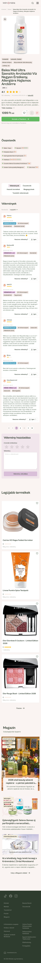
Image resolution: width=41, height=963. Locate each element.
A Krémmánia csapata (11, 924)
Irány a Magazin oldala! (19, 873)
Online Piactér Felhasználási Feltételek (27, 926)
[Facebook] (10, 896)
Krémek (4, 9)
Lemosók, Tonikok (16, 59)
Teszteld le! (8, 910)
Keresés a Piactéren (19, 119)
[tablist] (20, 189)
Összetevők (26, 906)
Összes (19, 708)
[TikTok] (5, 896)
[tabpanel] (20, 340)
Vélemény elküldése (20, 474)
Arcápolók (5, 59)
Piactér (6, 913)
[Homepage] (9, 3)
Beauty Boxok (26, 903)
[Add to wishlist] (37, 503)
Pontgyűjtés (26, 946)
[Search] (33, 3)
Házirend (7, 931)
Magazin (7, 917)
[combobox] (14, 210)
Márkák (6, 906)
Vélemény (7, 451)
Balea (9, 9)
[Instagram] (16, 896)
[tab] (14, 185)
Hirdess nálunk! (9, 928)
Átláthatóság (26, 942)
